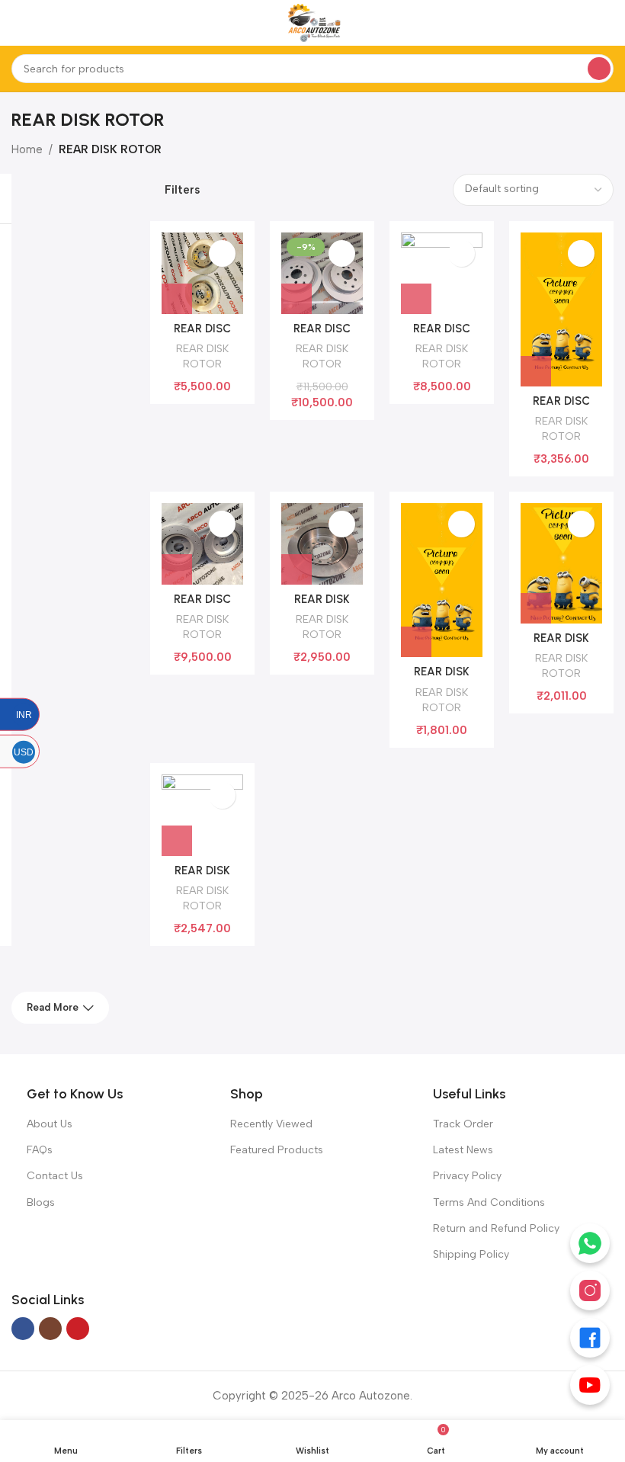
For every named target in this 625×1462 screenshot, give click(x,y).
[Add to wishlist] (222, 253)
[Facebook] (590, 1338)
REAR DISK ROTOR (202, 355)
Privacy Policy (467, 1175)
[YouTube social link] (77, 1328)
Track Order (463, 1123)
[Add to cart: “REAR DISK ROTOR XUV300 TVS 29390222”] (536, 608)
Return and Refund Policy (496, 1228)
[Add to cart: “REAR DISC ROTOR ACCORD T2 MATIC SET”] (177, 299)
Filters (182, 190)
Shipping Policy (471, 1254)
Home (27, 149)
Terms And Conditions (489, 1202)
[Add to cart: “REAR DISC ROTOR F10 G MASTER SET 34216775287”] (416, 299)
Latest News (463, 1149)
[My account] (607, 23)
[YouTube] (590, 1385)
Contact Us (55, 1175)
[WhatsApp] (590, 1243)
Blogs (41, 1202)
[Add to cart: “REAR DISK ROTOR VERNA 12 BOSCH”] (416, 642)
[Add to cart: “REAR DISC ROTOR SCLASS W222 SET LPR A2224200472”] (177, 569)
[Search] (599, 68)
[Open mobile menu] (17, 23)
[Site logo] (312, 22)
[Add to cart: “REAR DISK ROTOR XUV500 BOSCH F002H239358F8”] (177, 841)
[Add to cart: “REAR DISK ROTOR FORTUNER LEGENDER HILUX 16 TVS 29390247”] (296, 569)
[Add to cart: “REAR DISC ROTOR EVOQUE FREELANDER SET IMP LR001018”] (296, 299)
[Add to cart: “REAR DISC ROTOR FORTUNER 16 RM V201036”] (536, 371)
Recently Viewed (271, 1123)
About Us (49, 1123)
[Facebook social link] (22, 1328)
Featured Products (276, 1149)
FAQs (40, 1149)
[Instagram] (590, 1290)
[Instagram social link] (50, 1328)
